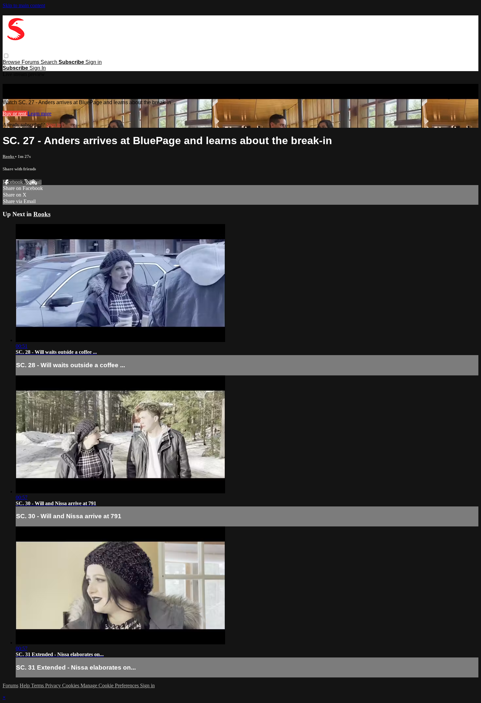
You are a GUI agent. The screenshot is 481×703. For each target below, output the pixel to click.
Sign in (93, 62)
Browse (12, 62)
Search (50, 62)
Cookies (71, 685)
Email (35, 182)
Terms (38, 685)
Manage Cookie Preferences (110, 685)
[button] (6, 56)
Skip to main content (24, 5)
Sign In (37, 68)
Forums (31, 62)
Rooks (9, 156)
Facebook (13, 182)
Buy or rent (15, 113)
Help (25, 685)
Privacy (53, 685)
